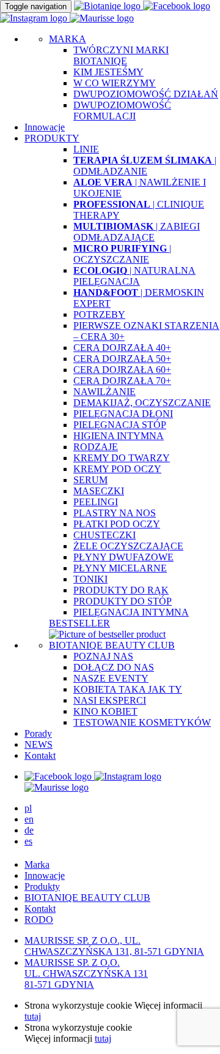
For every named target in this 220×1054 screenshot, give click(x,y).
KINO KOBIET (105, 711)
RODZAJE (95, 447)
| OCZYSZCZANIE (122, 254)
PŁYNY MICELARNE (120, 568)
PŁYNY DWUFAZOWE (123, 557)
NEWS (38, 744)
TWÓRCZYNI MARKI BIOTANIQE (121, 55)
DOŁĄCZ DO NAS (113, 667)
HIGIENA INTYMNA (118, 436)
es (28, 841)
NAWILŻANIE (104, 391)
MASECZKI (98, 491)
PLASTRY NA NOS (114, 513)
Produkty (42, 886)
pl (28, 808)
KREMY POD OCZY (117, 469)
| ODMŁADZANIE (144, 165)
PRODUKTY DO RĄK (121, 590)
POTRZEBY (99, 314)
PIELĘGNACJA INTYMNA (131, 612)
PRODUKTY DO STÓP (122, 601)
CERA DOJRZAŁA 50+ (122, 358)
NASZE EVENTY (110, 678)
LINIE (86, 149)
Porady (38, 733)
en (29, 819)
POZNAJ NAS (103, 656)
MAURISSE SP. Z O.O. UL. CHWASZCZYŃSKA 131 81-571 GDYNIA (86, 973)
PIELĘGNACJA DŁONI (123, 413)
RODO (38, 919)
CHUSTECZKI (104, 535)
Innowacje (44, 127)
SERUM (90, 480)
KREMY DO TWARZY (121, 458)
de (29, 830)
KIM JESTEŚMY (108, 72)
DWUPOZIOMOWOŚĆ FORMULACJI (122, 110)
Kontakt (40, 755)
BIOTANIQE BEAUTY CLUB (112, 645)
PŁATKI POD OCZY (116, 524)
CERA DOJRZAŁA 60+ (122, 369)
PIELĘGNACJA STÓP (119, 425)
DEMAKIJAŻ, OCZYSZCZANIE (142, 402)
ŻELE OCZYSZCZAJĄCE (128, 546)
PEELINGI (95, 502)
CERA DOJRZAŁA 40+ (122, 347)
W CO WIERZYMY (114, 83)
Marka (37, 864)
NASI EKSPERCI (109, 700)
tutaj (32, 1016)
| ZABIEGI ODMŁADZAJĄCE (136, 232)
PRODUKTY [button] (51, 138)
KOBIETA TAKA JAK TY (127, 689)
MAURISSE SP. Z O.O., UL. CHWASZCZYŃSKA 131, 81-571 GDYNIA (114, 946)
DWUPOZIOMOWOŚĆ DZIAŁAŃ (145, 94)
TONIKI (90, 579)
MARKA (67, 39)
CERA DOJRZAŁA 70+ (122, 380)
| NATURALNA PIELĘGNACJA (134, 276)
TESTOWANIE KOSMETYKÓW (142, 722)
